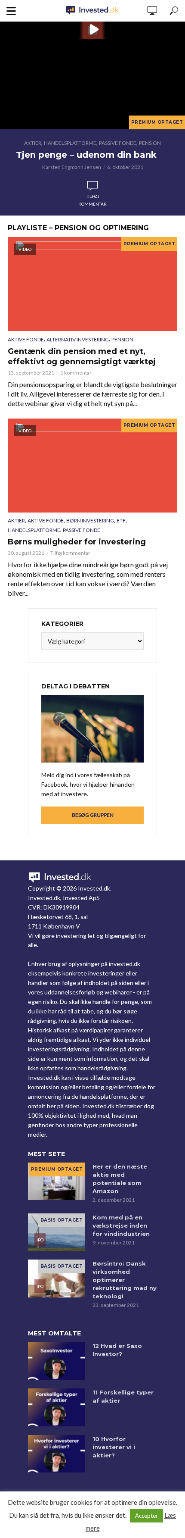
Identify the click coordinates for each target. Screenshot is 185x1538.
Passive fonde (117, 143)
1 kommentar (76, 372)
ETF (121, 520)
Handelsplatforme (70, 143)
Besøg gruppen (93, 815)
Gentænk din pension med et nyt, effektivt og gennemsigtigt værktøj (82, 356)
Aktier (32, 143)
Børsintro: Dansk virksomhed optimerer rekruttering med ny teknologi (124, 1280)
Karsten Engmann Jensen (71, 167)
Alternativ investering (77, 339)
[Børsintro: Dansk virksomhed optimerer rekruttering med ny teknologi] (56, 1278)
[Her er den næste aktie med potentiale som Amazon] (56, 1181)
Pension (150, 143)
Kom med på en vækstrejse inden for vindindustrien (121, 1225)
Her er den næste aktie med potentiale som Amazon (119, 1178)
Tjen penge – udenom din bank (86, 155)
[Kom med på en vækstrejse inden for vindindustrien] (56, 1232)
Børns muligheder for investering (77, 542)
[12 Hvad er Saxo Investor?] (56, 1361)
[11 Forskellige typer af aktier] (56, 1407)
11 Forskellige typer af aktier (123, 1396)
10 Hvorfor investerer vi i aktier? (113, 1447)
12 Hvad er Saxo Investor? (117, 1349)
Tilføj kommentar (92, 200)
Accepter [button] (146, 1515)
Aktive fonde (26, 339)
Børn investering (90, 520)
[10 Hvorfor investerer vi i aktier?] (56, 1454)
